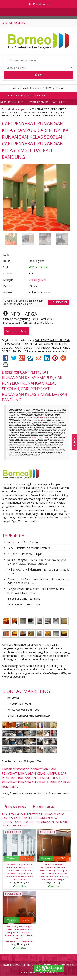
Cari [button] (40, 75)
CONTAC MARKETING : (28, 691)
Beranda (6, 109)
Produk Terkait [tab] (16, 806)
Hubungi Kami (18, 331)
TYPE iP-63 (13, 535)
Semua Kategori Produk (23, 95)
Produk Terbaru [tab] (45, 806)
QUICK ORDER (59, 302)
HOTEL (42, 417)
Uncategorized (21, 109)
